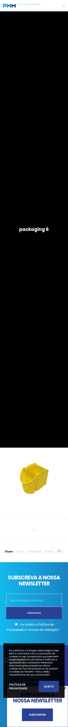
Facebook (34, 551)
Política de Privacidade (18, 686)
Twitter (49, 551)
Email (20, 551)
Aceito (49, 686)
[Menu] (63, 5)
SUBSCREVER (37, 715)
